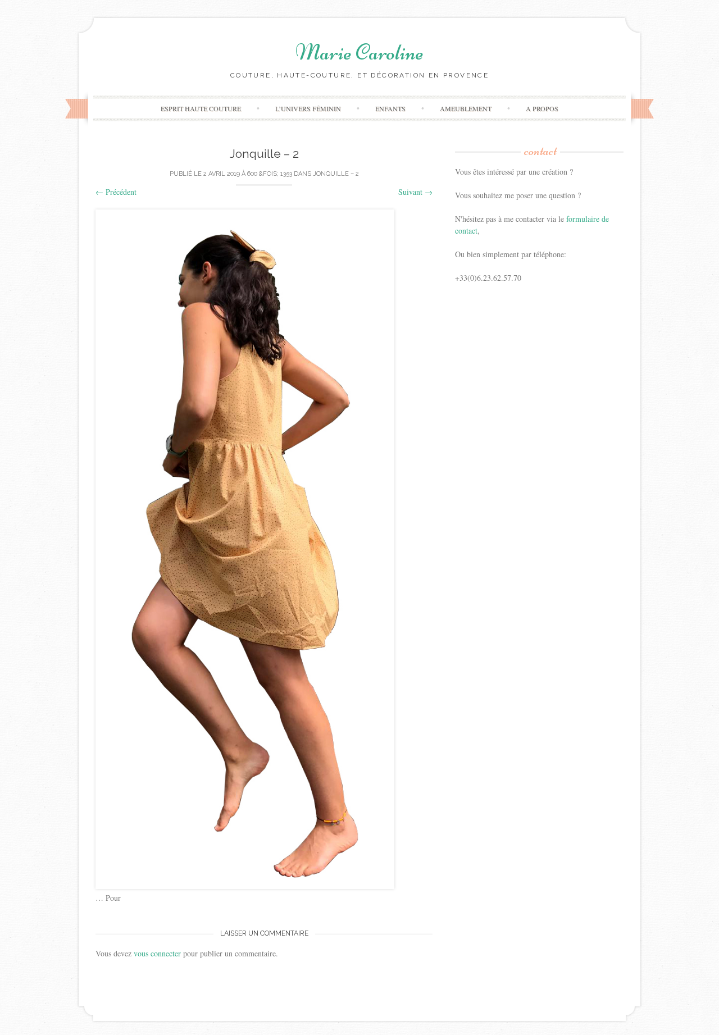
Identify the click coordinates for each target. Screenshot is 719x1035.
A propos (542, 108)
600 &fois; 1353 (269, 173)
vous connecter (157, 953)
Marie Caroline (359, 52)
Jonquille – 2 (336, 173)
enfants (390, 108)
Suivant (415, 191)
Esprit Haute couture (201, 108)
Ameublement (466, 108)
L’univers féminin (308, 108)
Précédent (115, 191)
